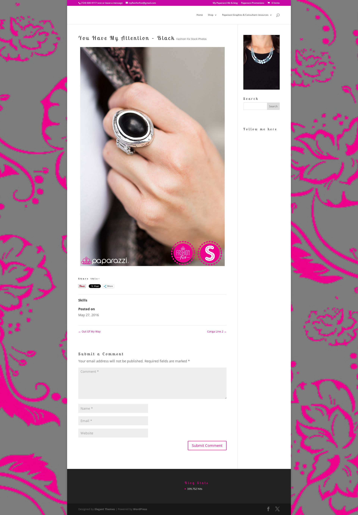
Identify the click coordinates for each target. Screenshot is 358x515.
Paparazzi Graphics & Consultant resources (245, 15)
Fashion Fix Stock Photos (191, 39)
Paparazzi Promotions (252, 3)
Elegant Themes (105, 509)
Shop (210, 15)
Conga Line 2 (217, 331)
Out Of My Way (89, 331)
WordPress (140, 509)
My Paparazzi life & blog (225, 3)
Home (200, 15)
